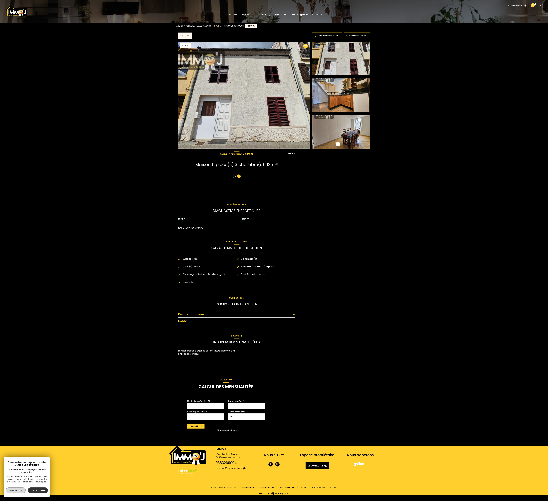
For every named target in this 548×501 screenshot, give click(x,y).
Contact (317, 14)
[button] (338, 144)
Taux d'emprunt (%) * (238, 412)
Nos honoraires (248, 487)
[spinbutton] (246, 416)
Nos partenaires (267, 487)
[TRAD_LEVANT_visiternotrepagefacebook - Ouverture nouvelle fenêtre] (270, 464)
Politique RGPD (318, 487)
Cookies (333, 487)
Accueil (232, 14)
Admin (303, 487)
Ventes (245, 14)
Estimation (281, 14)
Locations (262, 14)
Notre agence (300, 14)
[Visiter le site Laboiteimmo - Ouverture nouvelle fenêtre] (279, 493)
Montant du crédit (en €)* (199, 401)
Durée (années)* (236, 401)
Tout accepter (37, 490)
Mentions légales (287, 487)
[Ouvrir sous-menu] (252, 14)
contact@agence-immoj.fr (231, 468)
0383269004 (226, 462)
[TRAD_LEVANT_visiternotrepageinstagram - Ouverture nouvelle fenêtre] (277, 464)
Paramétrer (16, 490)
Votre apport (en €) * (197, 412)
